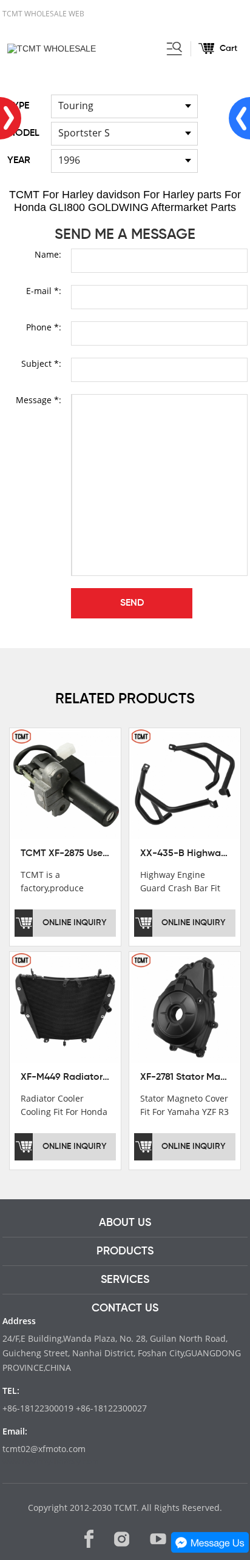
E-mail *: (43, 290)
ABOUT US (125, 1222)
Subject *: (41, 363)
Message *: (38, 400)
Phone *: (43, 327)
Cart (228, 48)
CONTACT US (125, 1308)
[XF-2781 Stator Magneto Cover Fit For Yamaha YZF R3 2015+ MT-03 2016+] (184, 1006)
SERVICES (125, 1279)
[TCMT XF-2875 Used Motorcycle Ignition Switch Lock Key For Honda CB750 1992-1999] (65, 783)
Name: (48, 254)
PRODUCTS (125, 1251)
